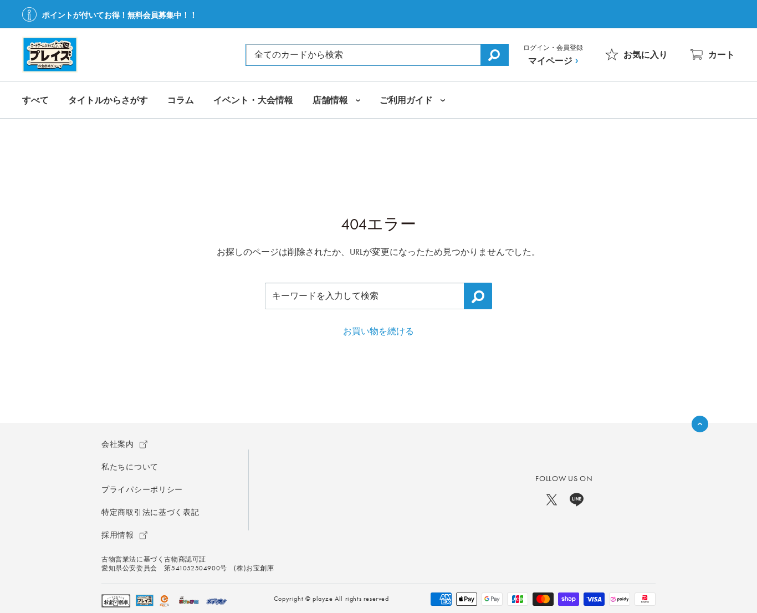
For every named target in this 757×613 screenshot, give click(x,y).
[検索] (494, 54)
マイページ (550, 61)
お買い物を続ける (378, 331)
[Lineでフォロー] (577, 499)
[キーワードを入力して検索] (478, 296)
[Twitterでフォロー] (552, 499)
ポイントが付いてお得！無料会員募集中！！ (119, 15)
